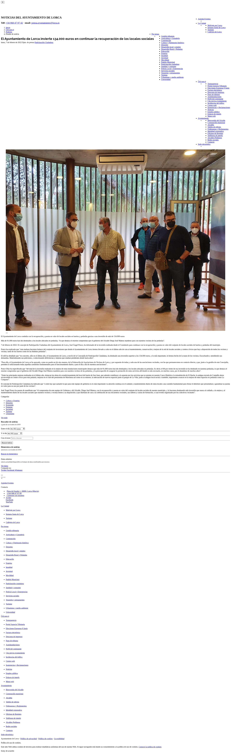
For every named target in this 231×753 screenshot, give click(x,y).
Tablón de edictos (214, 127)
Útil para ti (202, 82)
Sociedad (9, 409)
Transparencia (213, 84)
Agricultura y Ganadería (170, 38)
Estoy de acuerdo (7, 751)
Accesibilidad (59, 739)
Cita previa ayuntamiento (217, 101)
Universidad (165, 79)
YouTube (9, 502)
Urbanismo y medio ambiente (172, 77)
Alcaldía (211, 125)
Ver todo (4, 418)
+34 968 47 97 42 (14, 23)
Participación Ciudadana (44, 42)
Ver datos (4, 466)
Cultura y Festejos (12, 401)
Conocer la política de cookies (150, 747)
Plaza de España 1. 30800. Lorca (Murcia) (23, 491)
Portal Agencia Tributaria (217, 86)
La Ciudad (202, 23)
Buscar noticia (7, 443)
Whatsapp (18, 470)
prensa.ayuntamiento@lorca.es (45, 23)
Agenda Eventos (204, 19)
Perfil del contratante (215, 99)
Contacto (211, 142)
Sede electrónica (204, 144)
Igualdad (164, 56)
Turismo (211, 30)
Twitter (4, 470)
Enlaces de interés (214, 114)
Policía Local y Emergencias (172, 69)
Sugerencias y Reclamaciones (219, 107)
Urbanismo (10, 414)
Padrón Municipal (168, 62)
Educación (165, 51)
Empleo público (214, 112)
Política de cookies (45, 739)
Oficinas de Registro (215, 133)
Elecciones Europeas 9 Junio (218, 88)
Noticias (211, 110)
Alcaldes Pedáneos (215, 138)
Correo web (212, 105)
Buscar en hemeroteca (9, 454)
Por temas (155, 34)
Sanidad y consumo (168, 66)
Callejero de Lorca (215, 32)
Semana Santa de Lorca (216, 28)
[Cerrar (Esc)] (2, 475)
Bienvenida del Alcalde (216, 120)
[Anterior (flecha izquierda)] (2, 477)
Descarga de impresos (216, 92)
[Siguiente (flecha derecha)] (4, 477)
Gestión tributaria (167, 36)
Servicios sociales (168, 71)
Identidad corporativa (216, 131)
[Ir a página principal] (15, 11)
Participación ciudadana (170, 64)
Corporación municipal (216, 123)
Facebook (11, 470)
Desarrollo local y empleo (171, 47)
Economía (9, 405)
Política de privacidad (28, 739)
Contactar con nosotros (15, 495)
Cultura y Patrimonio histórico (172, 43)
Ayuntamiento (203, 118)
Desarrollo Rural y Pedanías (172, 49)
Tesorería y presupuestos (170, 73)
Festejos (164, 53)
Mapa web (212, 116)
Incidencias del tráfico (216, 103)
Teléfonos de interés (215, 136)
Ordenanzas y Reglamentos (218, 129)
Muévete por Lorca (215, 25)
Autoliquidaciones (214, 97)
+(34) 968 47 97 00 (14, 493)
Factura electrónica (215, 90)
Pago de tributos (214, 94)
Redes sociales (213, 140)
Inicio (8, 28)
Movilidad (165, 60)
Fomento (9, 407)
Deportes (164, 45)
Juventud (164, 58)
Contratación (166, 40)
